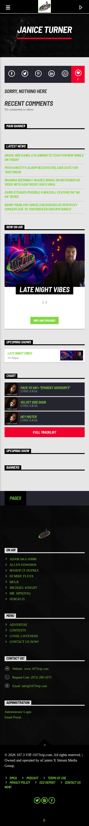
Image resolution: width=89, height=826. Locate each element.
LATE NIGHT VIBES (20, 353)
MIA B (14, 582)
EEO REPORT (47, 782)
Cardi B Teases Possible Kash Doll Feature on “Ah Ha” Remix (42, 194)
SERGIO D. (17, 599)
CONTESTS (18, 630)
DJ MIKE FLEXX (22, 576)
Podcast (32, 778)
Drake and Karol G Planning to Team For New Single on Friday (44, 157)
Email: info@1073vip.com (29, 686)
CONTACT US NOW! (24, 642)
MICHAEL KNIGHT (23, 587)
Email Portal (13, 717)
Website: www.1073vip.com (30, 669)
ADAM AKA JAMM (23, 559)
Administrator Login (18, 712)
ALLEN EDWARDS (23, 565)
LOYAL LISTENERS (24, 636)
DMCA (13, 778)
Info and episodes (44, 320)
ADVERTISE (18, 624)
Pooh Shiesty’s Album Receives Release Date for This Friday (41, 169)
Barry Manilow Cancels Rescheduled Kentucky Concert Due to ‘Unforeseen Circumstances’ (41, 206)
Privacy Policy (20, 782)
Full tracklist (44, 432)
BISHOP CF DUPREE (24, 570)
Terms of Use (57, 778)
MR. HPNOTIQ (20, 593)
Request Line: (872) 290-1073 (31, 677)
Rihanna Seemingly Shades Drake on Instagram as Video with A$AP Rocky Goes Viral (42, 182)
